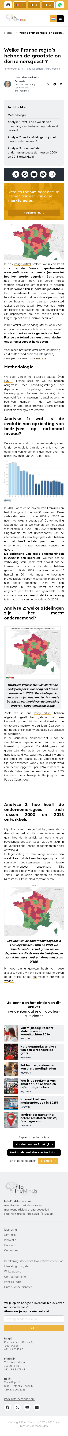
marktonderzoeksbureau (21, 1205)
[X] (17, 1407)
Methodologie (17, 115)
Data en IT (11, 1245)
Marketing (10, 1229)
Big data (46, 1160)
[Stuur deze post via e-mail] (52, 174)
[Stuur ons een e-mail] (8, 4)
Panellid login (12, 1282)
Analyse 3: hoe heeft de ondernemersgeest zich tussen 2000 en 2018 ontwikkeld (32, 152)
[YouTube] (27, 1407)
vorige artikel (22, 264)
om (35, 977)
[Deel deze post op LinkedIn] (34, 174)
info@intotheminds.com (19, 1399)
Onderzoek (11, 1250)
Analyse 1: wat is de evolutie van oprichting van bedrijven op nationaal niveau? (33, 126)
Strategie (10, 1234)
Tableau (32, 393)
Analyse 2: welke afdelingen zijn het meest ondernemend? (32, 139)
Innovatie (10, 1240)
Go (33, 1327)
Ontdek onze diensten (18, 1287)
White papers (12, 1271)
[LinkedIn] (36, 1407)
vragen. (9, 981)
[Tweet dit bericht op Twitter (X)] (15, 174)
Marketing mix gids (16, 1266)
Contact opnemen (15, 1276)
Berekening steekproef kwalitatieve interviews (33, 1261)
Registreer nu (32, 212)
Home (8, 32)
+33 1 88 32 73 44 (14, 1369)
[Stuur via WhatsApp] (43, 174)
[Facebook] (7, 1407)
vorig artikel (42, 713)
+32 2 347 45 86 (13, 1349)
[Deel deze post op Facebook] (24, 174)
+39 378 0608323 (14, 1389)
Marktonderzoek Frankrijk (33, 1144)
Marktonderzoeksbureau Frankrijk (32, 1152)
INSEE (8, 381)
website (41, 358)
